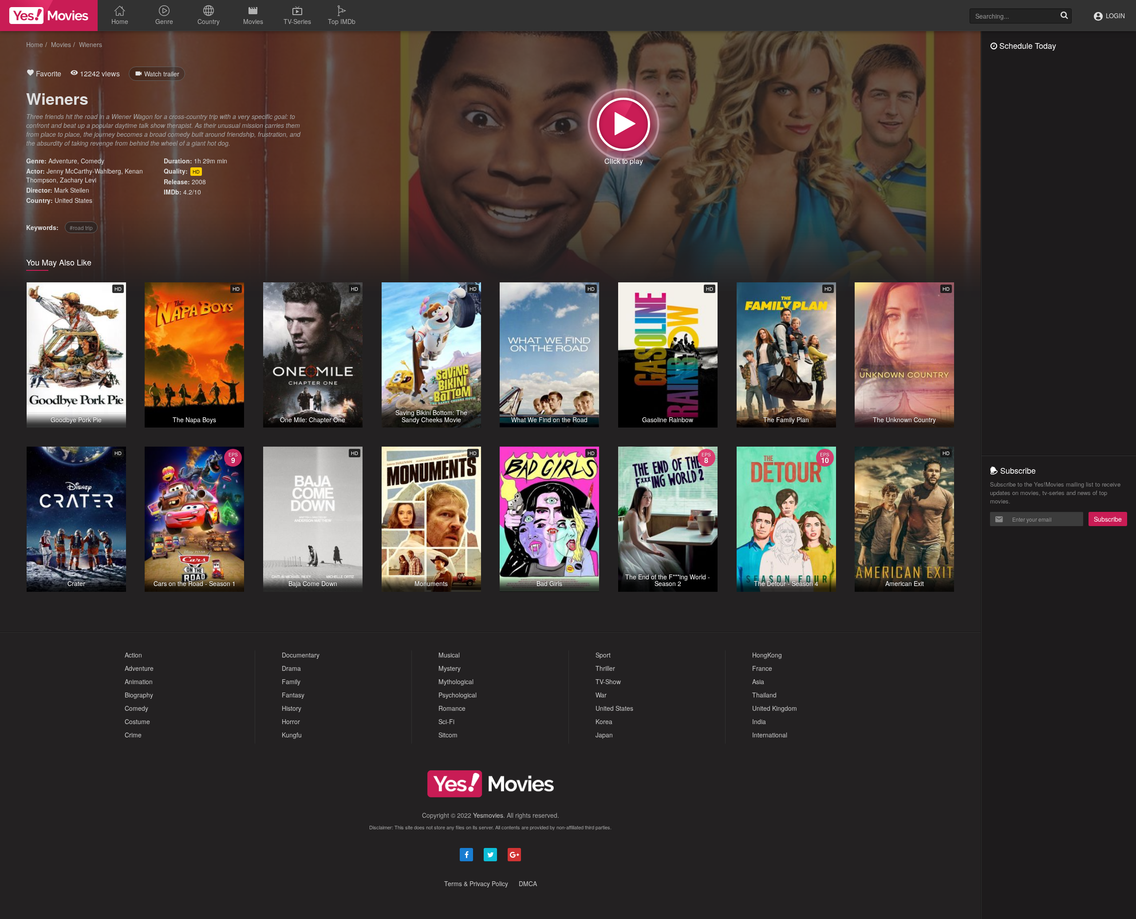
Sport (603, 654)
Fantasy (293, 694)
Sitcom (448, 734)
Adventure (62, 160)
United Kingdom (774, 708)
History (291, 708)
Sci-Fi (446, 721)
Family (291, 681)
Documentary (301, 654)
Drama (291, 668)
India (759, 721)
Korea (604, 721)
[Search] (1064, 16)
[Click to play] (623, 124)
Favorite (47, 73)
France (762, 668)
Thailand (764, 694)
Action (133, 654)
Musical (449, 654)
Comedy (92, 160)
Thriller (605, 668)
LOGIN (1114, 15)
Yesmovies (488, 815)
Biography (139, 694)
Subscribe (1108, 519)
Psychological (457, 694)
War (601, 694)
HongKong (767, 654)
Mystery (449, 668)
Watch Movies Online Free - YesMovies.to (49, 15)
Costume (137, 721)
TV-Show (608, 681)
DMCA (528, 883)
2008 (199, 181)
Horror (291, 721)
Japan (604, 734)
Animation (139, 681)
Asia (758, 681)
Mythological (455, 681)
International (769, 734)
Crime (133, 734)
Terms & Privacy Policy (476, 883)
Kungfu (292, 734)
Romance (451, 708)
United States (73, 200)
